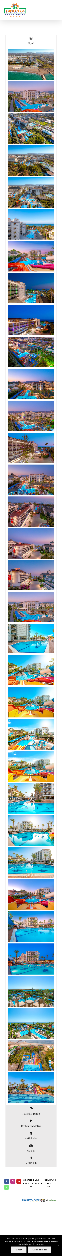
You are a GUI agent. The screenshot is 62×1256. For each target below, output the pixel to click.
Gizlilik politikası (39, 1250)
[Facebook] (6, 1181)
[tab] (31, 41)
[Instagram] (12, 1181)
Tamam (18, 1250)
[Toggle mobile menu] (56, 9)
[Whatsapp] (6, 1187)
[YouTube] (18, 1181)
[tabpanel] (31, 576)
